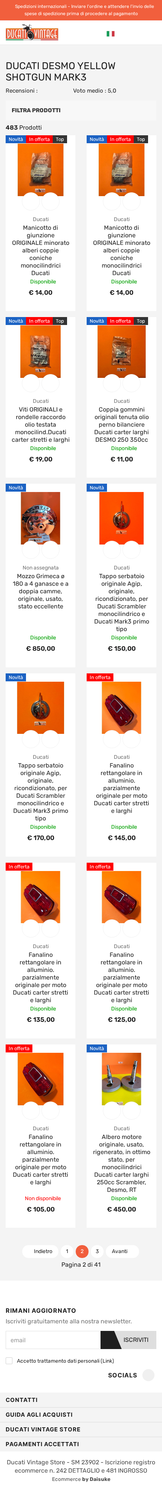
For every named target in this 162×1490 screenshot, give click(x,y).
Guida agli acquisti (39, 1414)
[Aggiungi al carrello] (31, 201)
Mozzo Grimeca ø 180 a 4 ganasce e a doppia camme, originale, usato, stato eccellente (41, 591)
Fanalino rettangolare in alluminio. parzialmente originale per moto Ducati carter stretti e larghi (121, 788)
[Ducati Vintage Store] (32, 32)
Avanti (120, 1251)
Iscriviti (135, 1339)
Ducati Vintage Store (43, 1429)
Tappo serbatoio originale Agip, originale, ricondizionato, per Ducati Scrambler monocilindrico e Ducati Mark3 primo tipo (121, 602)
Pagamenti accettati (42, 1444)
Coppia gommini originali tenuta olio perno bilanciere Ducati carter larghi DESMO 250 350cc (121, 424)
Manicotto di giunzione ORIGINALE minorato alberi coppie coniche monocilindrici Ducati (40, 250)
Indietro (42, 1251)
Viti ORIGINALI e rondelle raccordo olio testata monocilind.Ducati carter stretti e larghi (41, 424)
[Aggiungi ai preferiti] (50, 201)
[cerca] (123, 33)
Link (107, 1361)
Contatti (22, 1399)
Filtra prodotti (36, 110)
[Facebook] (148, 1375)
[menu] (150, 32)
